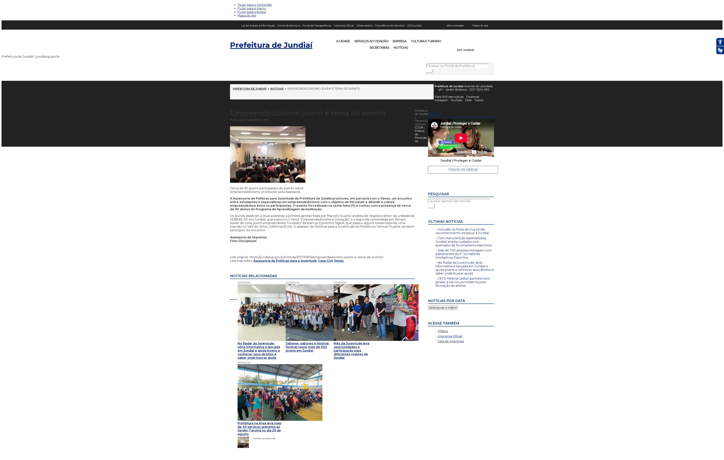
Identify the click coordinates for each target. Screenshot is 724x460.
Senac (339, 261)
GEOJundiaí (414, 25)
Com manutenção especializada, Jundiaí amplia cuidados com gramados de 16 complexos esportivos (464, 241)
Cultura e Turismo (426, 41)
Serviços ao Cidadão (371, 41)
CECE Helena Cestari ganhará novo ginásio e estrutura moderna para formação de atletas (463, 282)
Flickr (485, 40)
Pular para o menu (252, 8)
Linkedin (479, 40)
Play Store (484, 50)
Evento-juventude (263, 438)
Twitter (479, 100)
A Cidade (343, 41)
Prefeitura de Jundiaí (271, 45)
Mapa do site (247, 15)
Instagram (459, 40)
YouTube (472, 40)
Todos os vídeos (463, 170)
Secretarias (379, 47)
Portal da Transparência (316, 25)
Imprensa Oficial (344, 25)
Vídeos (443, 331)
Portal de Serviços (289, 25)
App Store (478, 50)
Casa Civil (325, 261)
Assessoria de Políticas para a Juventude (285, 261)
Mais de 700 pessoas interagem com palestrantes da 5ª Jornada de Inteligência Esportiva (464, 254)
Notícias (401, 47)
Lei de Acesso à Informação (258, 25)
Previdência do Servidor (390, 25)
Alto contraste (455, 25)
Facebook (472, 97)
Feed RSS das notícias (449, 97)
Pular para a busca (252, 12)
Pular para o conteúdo (255, 5)
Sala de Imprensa (451, 341)
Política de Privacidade (421, 136)
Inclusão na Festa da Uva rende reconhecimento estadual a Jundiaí (462, 231)
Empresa (399, 41)
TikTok (466, 40)
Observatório (364, 25)
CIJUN (419, 127)
